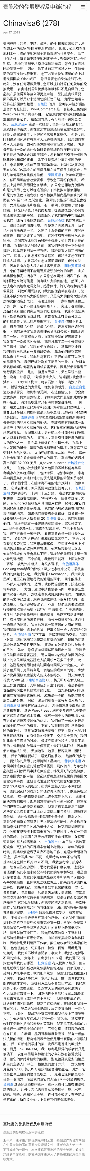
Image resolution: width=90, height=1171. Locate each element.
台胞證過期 (11, 705)
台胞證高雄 (56, 220)
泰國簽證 (54, 175)
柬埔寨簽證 (37, 680)
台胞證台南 (19, 124)
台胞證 (42, 104)
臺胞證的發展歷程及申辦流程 (37, 6)
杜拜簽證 (44, 963)
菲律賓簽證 (72, 266)
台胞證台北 (77, 387)
